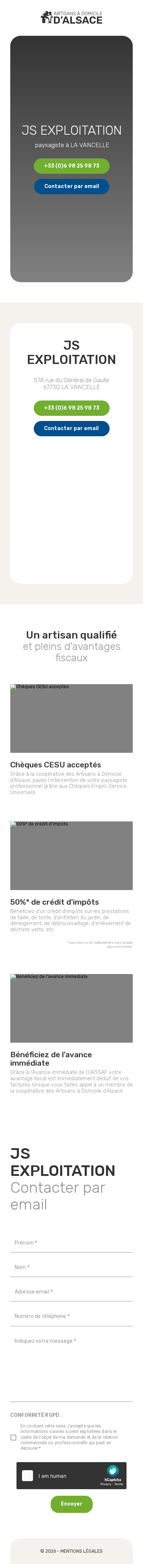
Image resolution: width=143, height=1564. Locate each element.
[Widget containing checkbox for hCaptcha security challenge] (71, 1476)
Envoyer (71, 1504)
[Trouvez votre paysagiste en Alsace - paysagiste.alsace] (71, 18)
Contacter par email (71, 186)
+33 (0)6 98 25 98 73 (71, 166)
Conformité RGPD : (36, 1415)
